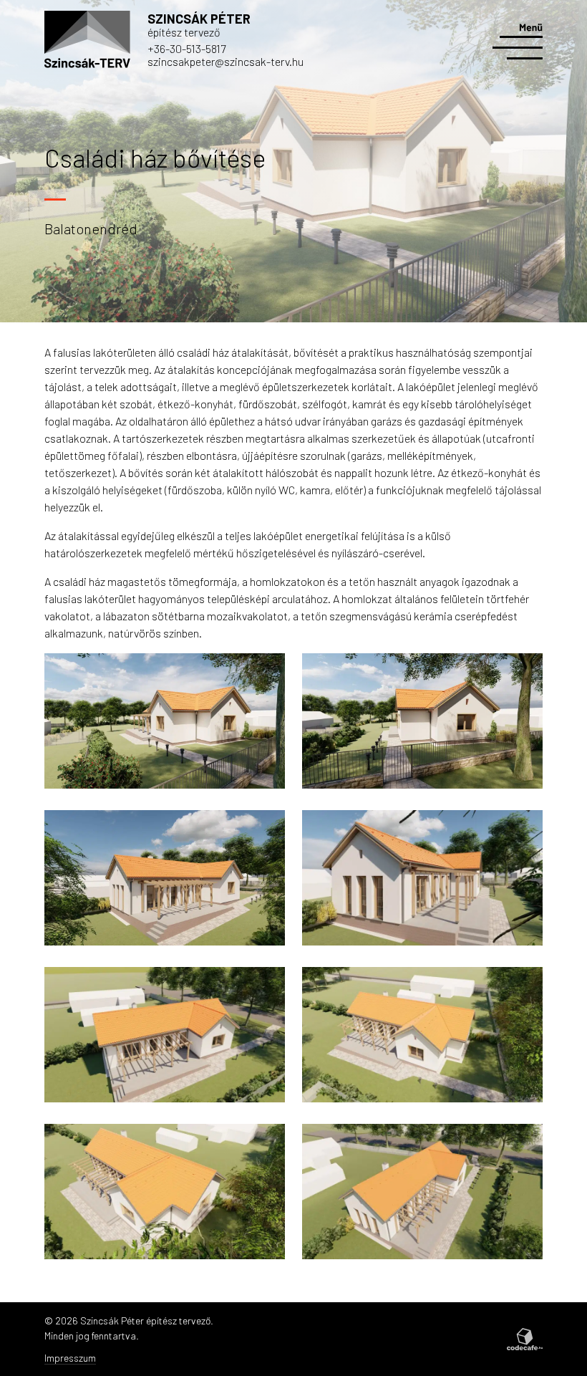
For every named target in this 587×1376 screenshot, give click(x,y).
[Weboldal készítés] (525, 1338)
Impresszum (70, 1358)
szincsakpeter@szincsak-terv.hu (225, 61)
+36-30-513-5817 (186, 48)
